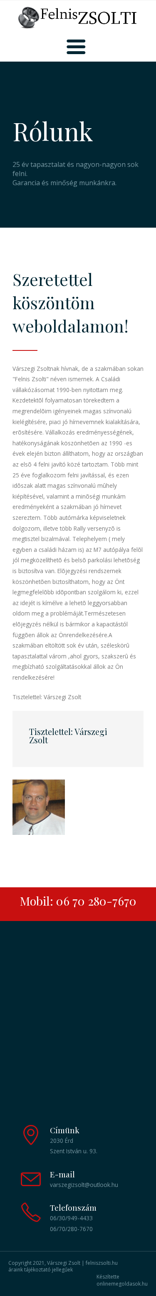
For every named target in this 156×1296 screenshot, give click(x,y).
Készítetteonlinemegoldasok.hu (122, 1280)
